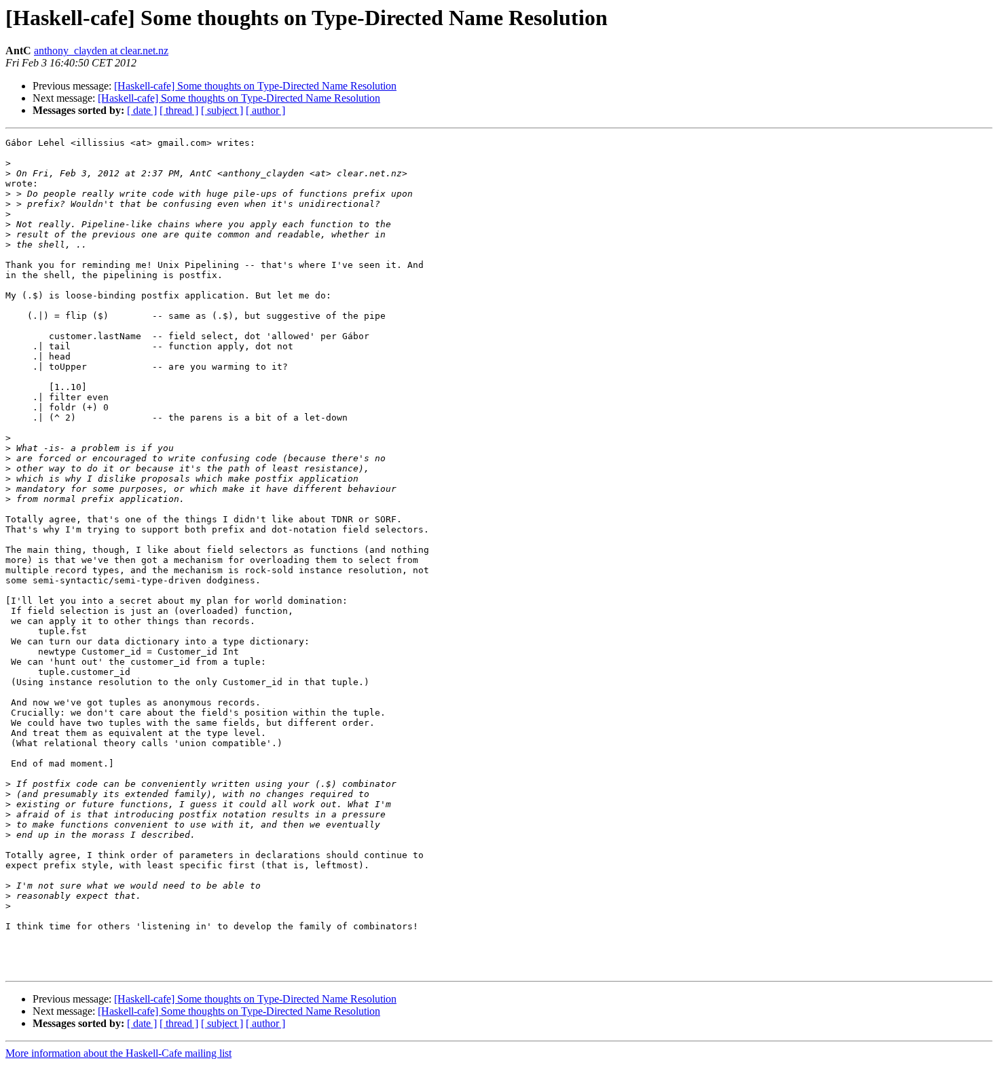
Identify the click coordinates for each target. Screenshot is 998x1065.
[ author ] (265, 110)
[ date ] (142, 110)
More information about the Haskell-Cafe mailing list (118, 1053)
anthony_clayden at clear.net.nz (101, 50)
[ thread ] (179, 110)
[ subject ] (222, 110)
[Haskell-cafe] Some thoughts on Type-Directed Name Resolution (255, 86)
